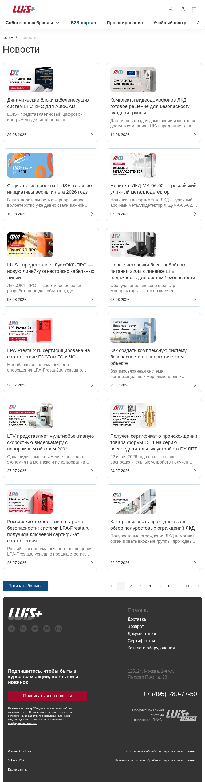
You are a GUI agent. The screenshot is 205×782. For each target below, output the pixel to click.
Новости (27, 37)
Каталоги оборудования (151, 648)
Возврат (136, 626)
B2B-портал (83, 23)
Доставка (137, 619)
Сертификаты (141, 641)
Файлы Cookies (19, 751)
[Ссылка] (62, 613)
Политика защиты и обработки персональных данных (156, 760)
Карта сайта (17, 769)
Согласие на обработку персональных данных (161, 751)
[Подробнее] (111, 586)
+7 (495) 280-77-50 (170, 694)
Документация (142, 633)
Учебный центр (169, 23)
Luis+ (8, 37)
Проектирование (125, 23)
